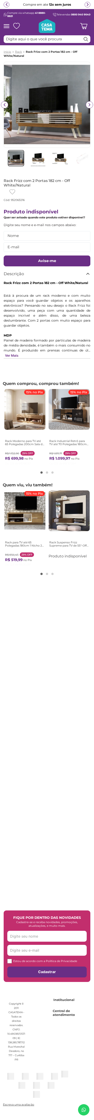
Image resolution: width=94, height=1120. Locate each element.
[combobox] (47, 39)
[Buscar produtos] (85, 39)
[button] (41, 472)
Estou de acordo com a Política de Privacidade (45, 961)
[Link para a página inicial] (7, 51)
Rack (18, 51)
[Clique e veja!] (18, 1105)
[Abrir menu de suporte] (83, 1109)
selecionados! (35, 7)
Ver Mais (11, 355)
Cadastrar (47, 972)
